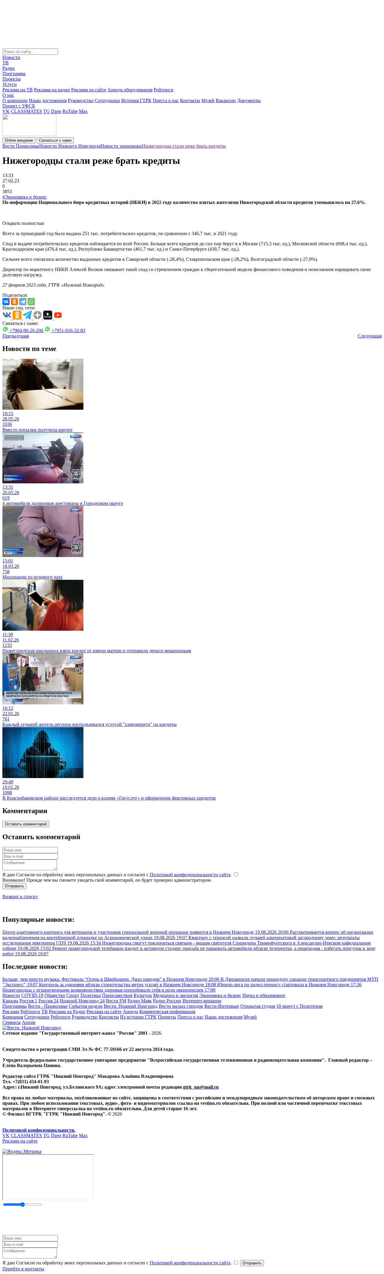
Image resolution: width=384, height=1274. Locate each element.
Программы (14, 1006)
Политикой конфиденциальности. (38, 1130)
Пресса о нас (166, 100)
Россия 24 (48, 1000)
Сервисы (11, 1022)
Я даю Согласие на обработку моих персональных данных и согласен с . (117, 874)
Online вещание (19, 140)
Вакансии (226, 100)
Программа (14, 73)
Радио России (167, 1000)
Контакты (190, 100)
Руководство (81, 100)
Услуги (9, 84)
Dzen (56, 111)
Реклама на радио (52, 89)
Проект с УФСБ (18, 105)
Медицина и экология (175, 995)
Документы (249, 100)
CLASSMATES (26, 111)
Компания (12, 1016)
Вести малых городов (181, 1006)
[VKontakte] (6, 301)
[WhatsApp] (31, 301)
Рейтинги (163, 89)
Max (83, 111)
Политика (90, 995)
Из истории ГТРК (138, 1016)
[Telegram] (22, 301)
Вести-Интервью (221, 1006)
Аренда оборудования (129, 89)
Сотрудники (107, 100)
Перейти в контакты (23, 1268)
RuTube (70, 111)
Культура (143, 995)
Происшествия (117, 995)
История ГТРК (136, 100)
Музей (207, 100)
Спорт (72, 995)
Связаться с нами (55, 140)
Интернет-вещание (201, 1000)
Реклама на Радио (67, 1011)
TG (46, 111)
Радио (8, 68)
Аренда (130, 1011)
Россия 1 (28, 1000)
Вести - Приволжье (48, 1006)
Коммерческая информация (167, 1011)
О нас (8, 95)
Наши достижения (48, 100)
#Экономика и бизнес (24, 196)
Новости (11, 57)
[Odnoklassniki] (14, 301)
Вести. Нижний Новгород (131, 1006)
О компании (15, 100)
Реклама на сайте (88, 89)
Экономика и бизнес (220, 995)
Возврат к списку (20, 896)
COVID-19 (32, 995)
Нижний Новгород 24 (82, 1000)
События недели (86, 1006)
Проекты (11, 78)
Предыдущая (15, 335)
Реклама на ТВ (17, 89)
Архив (28, 1022)
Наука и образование (263, 995)
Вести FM (116, 1000)
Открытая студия (257, 1006)
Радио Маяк (140, 1000)
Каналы (10, 1000)
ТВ (5, 62)
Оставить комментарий (26, 824)
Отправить (14, 886)
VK (6, 111)
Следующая (370, 335)
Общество (54, 995)
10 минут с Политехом (299, 1006)
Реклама (10, 1011)
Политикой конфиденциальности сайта (190, 874)
